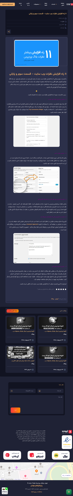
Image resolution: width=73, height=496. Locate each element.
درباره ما (20, 4)
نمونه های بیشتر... (12, 311)
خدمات (53, 4)
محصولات (36, 4)
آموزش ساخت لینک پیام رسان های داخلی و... (22, 361)
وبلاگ (52, 299)
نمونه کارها (46, 4)
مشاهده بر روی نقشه (36, 492)
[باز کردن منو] (68, 491)
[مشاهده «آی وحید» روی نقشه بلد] (36, 471)
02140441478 (37, 486)
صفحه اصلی (62, 4)
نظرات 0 (62, 22)
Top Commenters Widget (36, 110)
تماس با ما (28, 4)
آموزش (56, 299)
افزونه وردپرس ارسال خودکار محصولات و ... (55, 331)
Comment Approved (32, 224)
